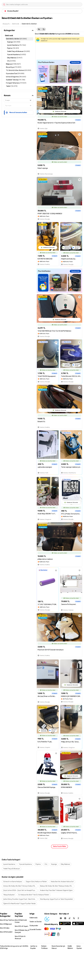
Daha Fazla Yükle (59, 846)
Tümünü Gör (75, 62)
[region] (59, 74)
